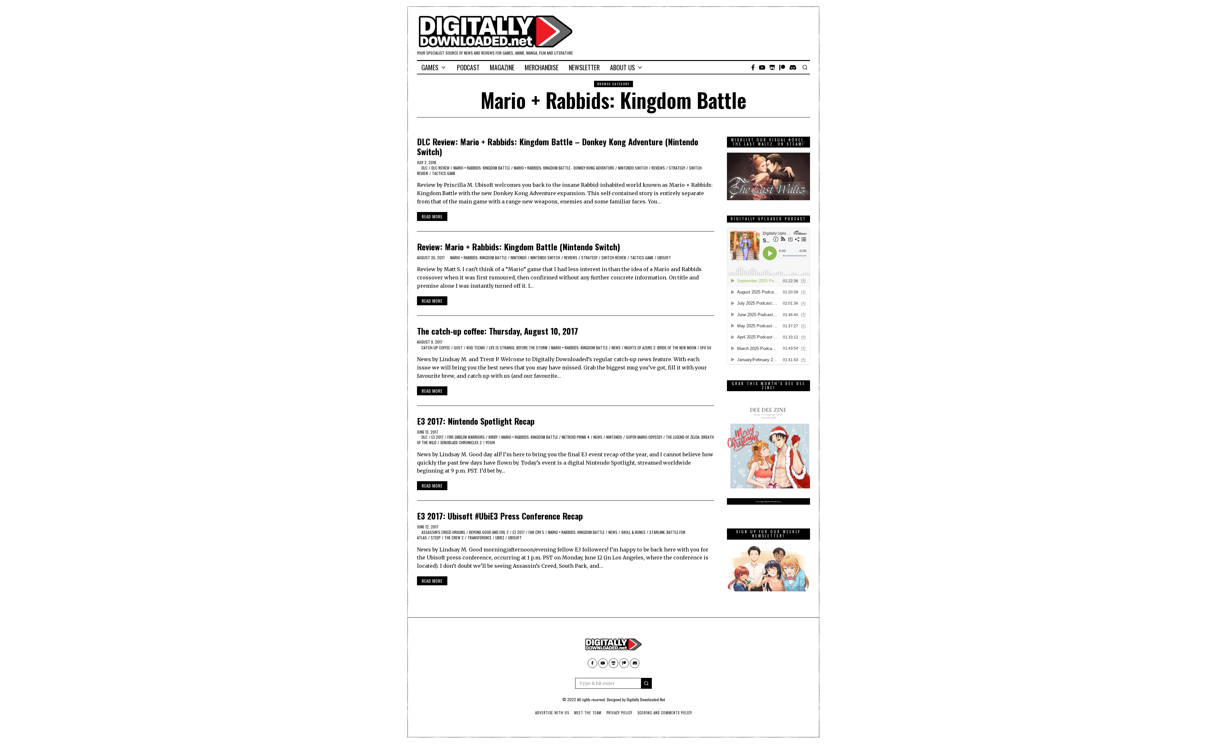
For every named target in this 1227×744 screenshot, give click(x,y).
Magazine (502, 67)
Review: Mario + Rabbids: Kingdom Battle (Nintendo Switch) (518, 246)
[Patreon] (782, 67)
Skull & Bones (633, 532)
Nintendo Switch (633, 168)
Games (429, 67)
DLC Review (440, 168)
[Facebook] (753, 67)
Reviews (658, 168)
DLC (424, 168)
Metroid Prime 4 (576, 437)
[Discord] (793, 67)
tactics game (443, 173)
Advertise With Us (552, 712)
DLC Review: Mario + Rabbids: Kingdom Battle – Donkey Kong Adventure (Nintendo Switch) (557, 146)
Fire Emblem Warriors (466, 437)
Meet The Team (587, 712)
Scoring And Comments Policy (664, 712)
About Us (622, 67)
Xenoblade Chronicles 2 (461, 442)
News (616, 347)
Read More (432, 216)
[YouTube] (762, 67)
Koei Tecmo (476, 347)
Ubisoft (664, 257)
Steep (436, 537)
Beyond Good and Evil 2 (489, 532)
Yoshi (490, 442)
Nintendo (519, 257)
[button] (646, 683)
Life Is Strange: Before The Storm (518, 347)
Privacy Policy (619, 712)
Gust (458, 347)
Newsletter (584, 67)
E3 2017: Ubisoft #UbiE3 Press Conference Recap (500, 516)
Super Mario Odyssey (644, 437)
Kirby (493, 437)
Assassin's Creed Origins (443, 532)
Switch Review (613, 257)
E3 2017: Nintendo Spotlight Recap (476, 421)
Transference (479, 537)
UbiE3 (499, 537)
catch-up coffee (435, 347)
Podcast (468, 67)
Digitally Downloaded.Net (646, 699)
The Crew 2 (454, 537)
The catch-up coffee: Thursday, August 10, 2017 (497, 331)
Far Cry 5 (536, 532)
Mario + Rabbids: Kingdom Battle (481, 168)
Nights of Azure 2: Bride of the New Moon (660, 347)
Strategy (677, 168)
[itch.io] (772, 67)
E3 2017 (437, 437)
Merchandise (542, 67)
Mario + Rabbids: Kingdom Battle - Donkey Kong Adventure (564, 168)
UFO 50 (705, 347)
